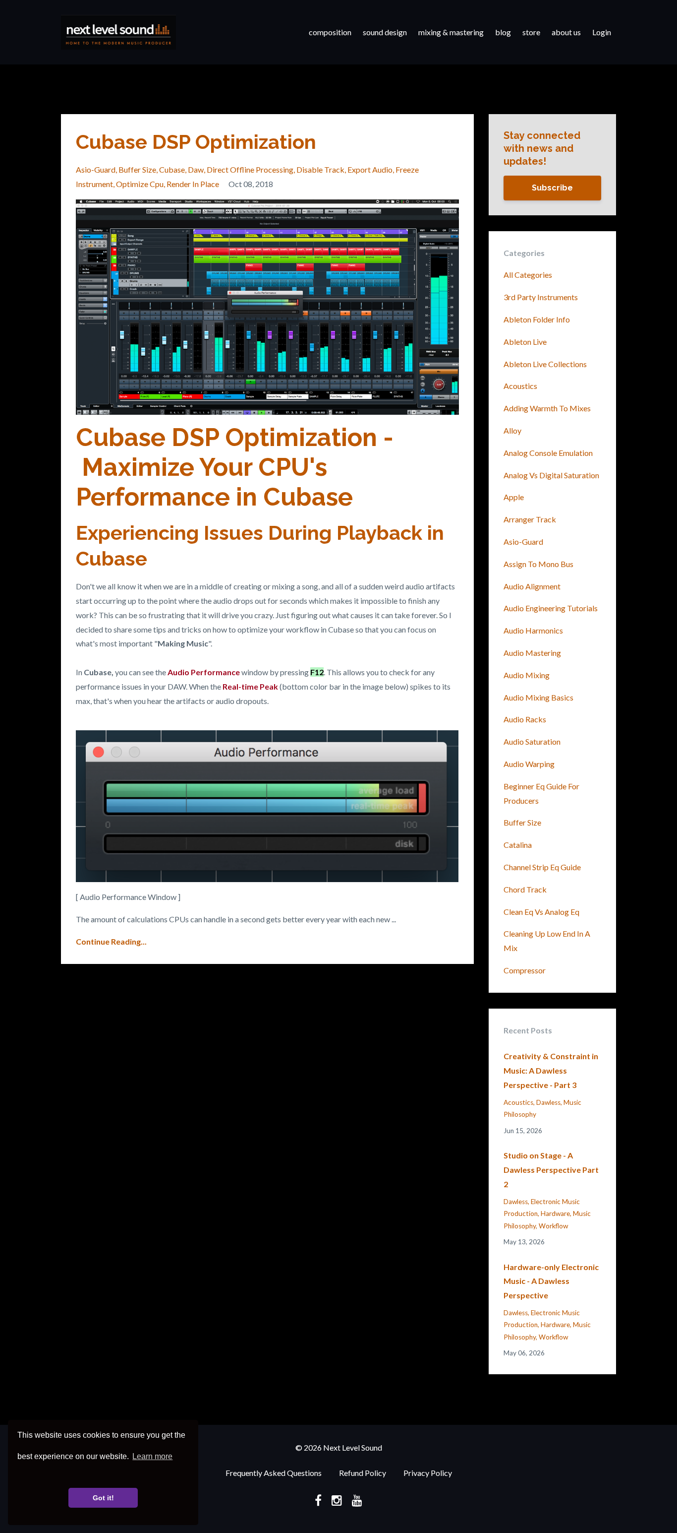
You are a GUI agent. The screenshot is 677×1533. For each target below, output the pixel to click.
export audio (370, 169)
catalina (518, 844)
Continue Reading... (111, 941)
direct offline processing (250, 169)
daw (196, 169)
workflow (553, 1226)
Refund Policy (362, 1472)
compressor (525, 970)
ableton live (525, 341)
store (531, 32)
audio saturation (532, 741)
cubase (172, 169)
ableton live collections (545, 364)
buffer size (137, 169)
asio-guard (95, 169)
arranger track (530, 519)
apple (514, 497)
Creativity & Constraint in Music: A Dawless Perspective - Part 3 (551, 1070)
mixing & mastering (451, 32)
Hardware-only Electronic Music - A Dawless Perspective (551, 1281)
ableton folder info (537, 319)
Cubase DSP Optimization (196, 141)
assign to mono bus (538, 564)
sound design (385, 32)
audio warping (529, 763)
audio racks (525, 719)
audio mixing (527, 675)
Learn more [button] (152, 1456)
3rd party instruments (541, 297)
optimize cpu (140, 184)
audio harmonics (533, 630)
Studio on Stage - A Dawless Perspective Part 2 (551, 1169)
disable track (320, 169)
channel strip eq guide (542, 867)
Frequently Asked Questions (274, 1472)
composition (330, 32)
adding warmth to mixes (547, 408)
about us (566, 32)
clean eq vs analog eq (541, 911)
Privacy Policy (427, 1472)
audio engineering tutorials (551, 608)
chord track (525, 889)
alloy (512, 430)
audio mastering (532, 652)
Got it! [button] (103, 1498)
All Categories (528, 274)
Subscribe (552, 187)
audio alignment (532, 586)
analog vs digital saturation (551, 475)
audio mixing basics (538, 697)
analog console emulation (548, 452)
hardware (555, 1213)
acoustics (520, 385)
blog (503, 32)
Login (601, 32)
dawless (548, 1102)
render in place (193, 184)
